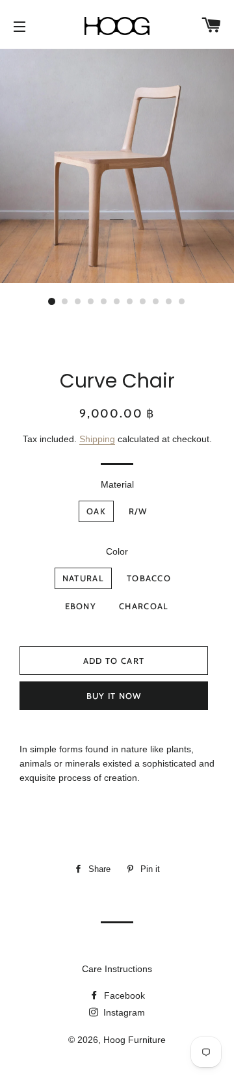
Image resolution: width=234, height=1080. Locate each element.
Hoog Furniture (134, 1039)
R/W (138, 511)
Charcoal (143, 606)
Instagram (123, 1012)
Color (117, 551)
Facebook (123, 995)
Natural (83, 578)
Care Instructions (117, 969)
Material (117, 484)
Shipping (97, 439)
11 (182, 301)
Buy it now (114, 696)
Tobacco (149, 578)
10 (169, 301)
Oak (96, 511)
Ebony (81, 606)
